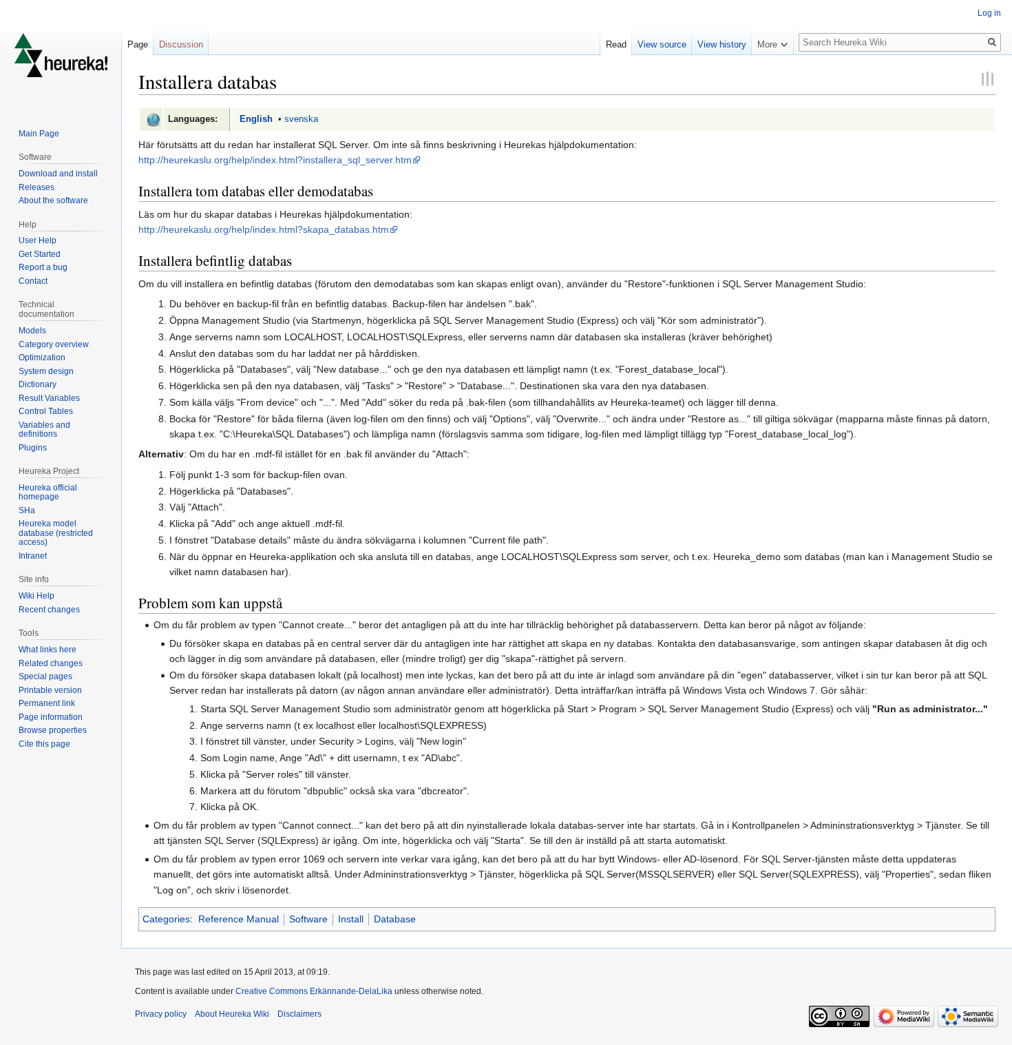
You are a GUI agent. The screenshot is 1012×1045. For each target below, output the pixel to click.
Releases (36, 187)
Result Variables (49, 398)
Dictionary (37, 384)
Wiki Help (36, 596)
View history (721, 44)
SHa (27, 510)
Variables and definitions (44, 429)
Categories (166, 918)
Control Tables (46, 411)
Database (395, 918)
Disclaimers (299, 1014)
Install (350, 918)
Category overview (54, 344)
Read (616, 44)
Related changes (51, 663)
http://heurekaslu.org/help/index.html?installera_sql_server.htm (275, 159)
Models (32, 330)
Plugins (33, 448)
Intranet (33, 556)
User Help (37, 240)
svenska (301, 119)
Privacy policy (161, 1014)
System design (46, 371)
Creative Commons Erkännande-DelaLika (313, 991)
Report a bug (43, 267)
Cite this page (44, 744)
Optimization (42, 357)
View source (661, 44)
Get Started (40, 254)
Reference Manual (238, 918)
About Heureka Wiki (232, 1014)
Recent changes (49, 609)
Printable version (50, 690)
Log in (989, 13)
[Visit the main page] (61, 55)
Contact (33, 281)
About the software (53, 200)
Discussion (181, 44)
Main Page (39, 133)
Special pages (45, 676)
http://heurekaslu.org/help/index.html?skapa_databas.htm (263, 229)
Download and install (58, 173)
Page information (51, 717)
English (256, 119)
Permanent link (47, 703)
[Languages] (153, 118)
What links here (47, 649)
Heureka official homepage (48, 492)
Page (137, 44)
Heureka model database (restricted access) (56, 533)
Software (308, 918)
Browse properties (53, 730)
